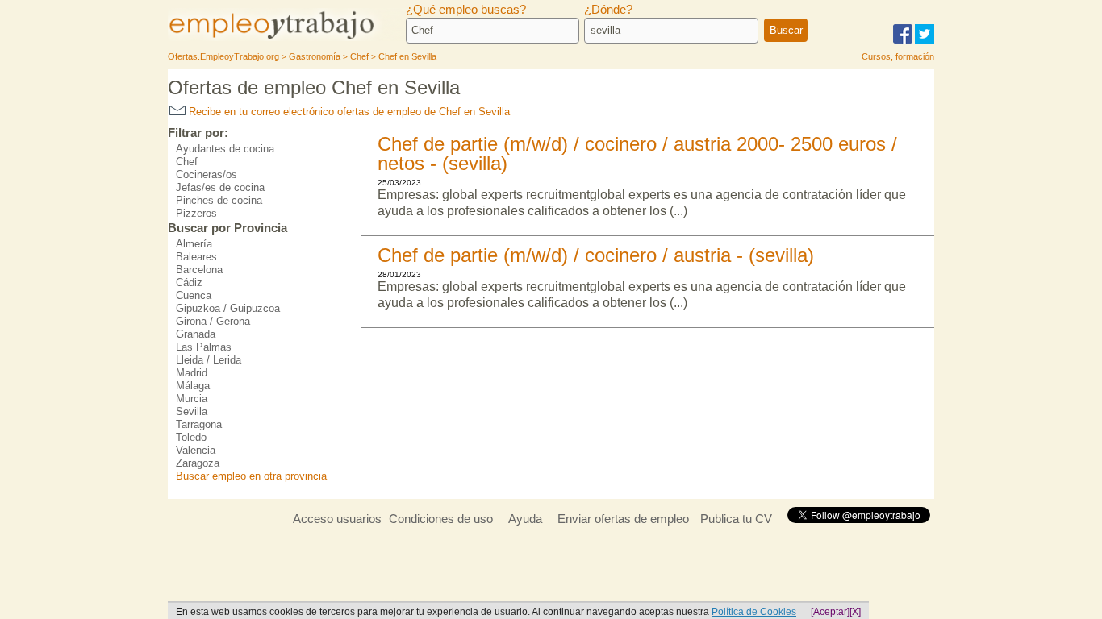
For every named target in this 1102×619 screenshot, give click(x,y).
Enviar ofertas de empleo (623, 519)
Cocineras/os (206, 174)
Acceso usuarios (337, 519)
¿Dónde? (608, 9)
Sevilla (191, 411)
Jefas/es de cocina (220, 187)
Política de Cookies (754, 611)
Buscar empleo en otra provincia (251, 476)
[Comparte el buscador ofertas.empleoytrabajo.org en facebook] (902, 40)
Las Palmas (204, 347)
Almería (194, 244)
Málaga (193, 386)
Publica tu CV (736, 519)
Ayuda (525, 519)
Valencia (195, 450)
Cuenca (193, 295)
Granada (195, 334)
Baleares (196, 257)
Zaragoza (197, 463)
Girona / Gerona (213, 321)
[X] (855, 612)
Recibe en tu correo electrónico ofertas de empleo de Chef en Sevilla (348, 112)
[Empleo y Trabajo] (289, 38)
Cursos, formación (898, 56)
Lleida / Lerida (208, 360)
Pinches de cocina (219, 200)
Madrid (191, 373)
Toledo (191, 437)
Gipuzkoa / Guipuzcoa (228, 308)
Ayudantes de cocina (225, 149)
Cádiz (189, 282)
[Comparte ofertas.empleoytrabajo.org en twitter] (924, 40)
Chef (187, 162)
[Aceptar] (830, 612)
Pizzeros (196, 213)
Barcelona (199, 270)
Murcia (191, 399)
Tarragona (199, 424)
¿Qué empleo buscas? (466, 9)
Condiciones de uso (441, 519)
